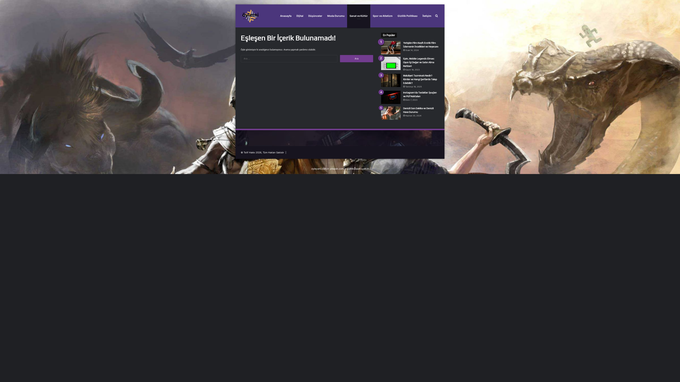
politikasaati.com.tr (358, 168)
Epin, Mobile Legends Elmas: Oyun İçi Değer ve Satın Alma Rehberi (418, 62)
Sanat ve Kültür (359, 15)
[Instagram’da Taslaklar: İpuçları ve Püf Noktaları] (391, 97)
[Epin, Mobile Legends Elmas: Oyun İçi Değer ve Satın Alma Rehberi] (391, 63)
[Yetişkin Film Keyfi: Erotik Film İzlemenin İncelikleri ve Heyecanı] (391, 47)
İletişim (427, 15)
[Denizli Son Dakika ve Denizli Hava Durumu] (391, 113)
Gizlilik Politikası (408, 15)
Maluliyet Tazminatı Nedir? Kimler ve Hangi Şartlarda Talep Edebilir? (420, 79)
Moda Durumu (336, 15)
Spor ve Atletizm (383, 15)
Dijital (299, 15)
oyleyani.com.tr (320, 168)
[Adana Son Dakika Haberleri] (250, 16)
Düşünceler (315, 15)
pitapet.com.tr (338, 168)
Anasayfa (285, 15)
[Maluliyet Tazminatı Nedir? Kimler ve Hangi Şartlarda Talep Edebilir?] (391, 80)
